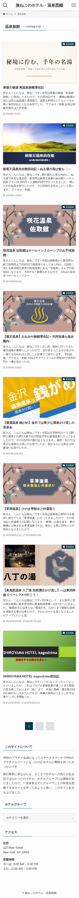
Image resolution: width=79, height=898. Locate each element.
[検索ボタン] (5, 5)
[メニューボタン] (73, 5)
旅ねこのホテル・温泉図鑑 (39, 5)
